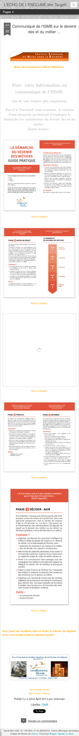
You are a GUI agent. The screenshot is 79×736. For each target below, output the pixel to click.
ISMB (45, 704)
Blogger (53, 733)
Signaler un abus (65, 733)
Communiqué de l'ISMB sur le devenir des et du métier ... (44, 28)
